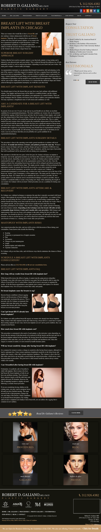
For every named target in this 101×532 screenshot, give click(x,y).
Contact (88, 15)
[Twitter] (94, 10)
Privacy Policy (10, 520)
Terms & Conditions (32, 520)
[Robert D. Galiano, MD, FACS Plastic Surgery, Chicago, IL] (24, 7)
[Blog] (87, 10)
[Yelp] (84, 10)
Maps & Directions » (92, 524)
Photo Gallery (41, 15)
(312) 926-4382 (20, 265)
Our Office (69, 15)
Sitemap (4, 520)
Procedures (27, 15)
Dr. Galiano (14, 15)
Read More (93, 82)
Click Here (76, 413)
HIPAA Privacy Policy (20, 520)
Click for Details (91, 528)
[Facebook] (81, 10)
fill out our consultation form (37, 265)
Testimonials (56, 15)
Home (4, 15)
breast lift (31, 33)
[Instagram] (91, 10)
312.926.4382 (91, 4)
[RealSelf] (98, 10)
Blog (79, 15)
